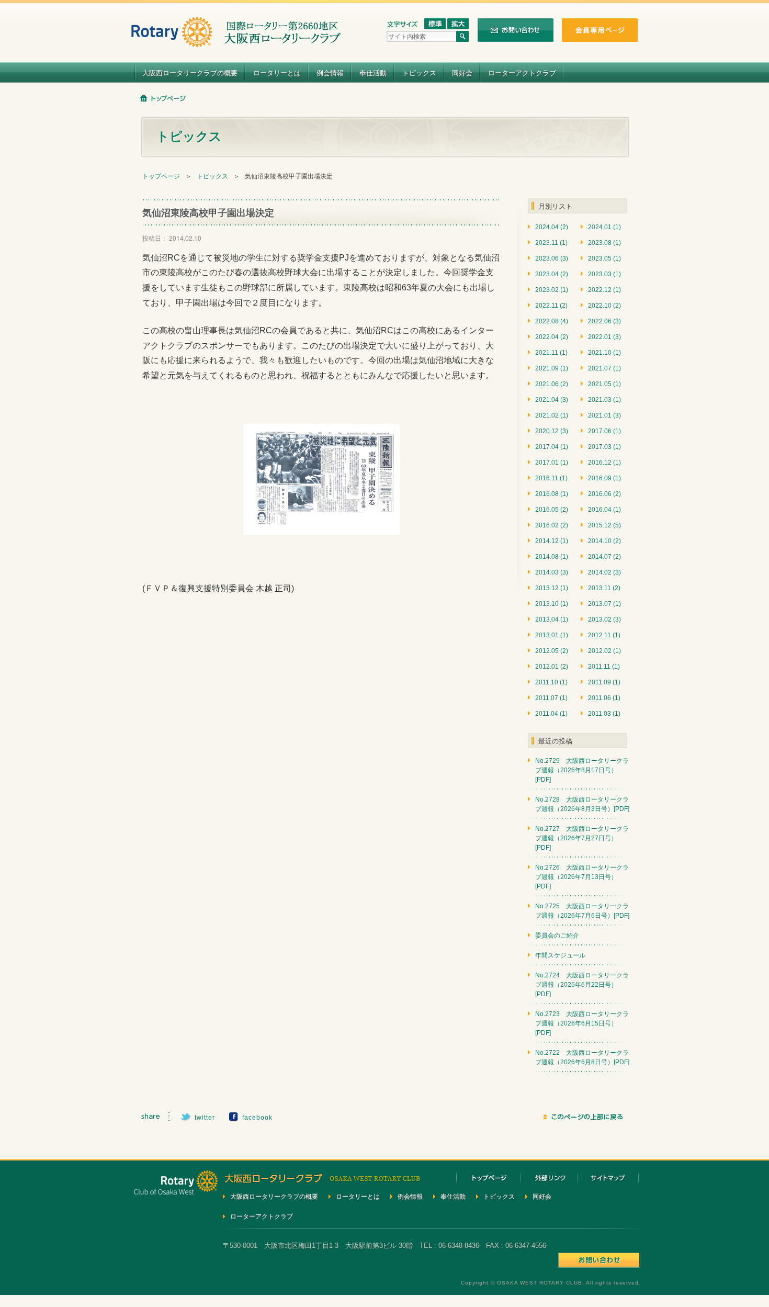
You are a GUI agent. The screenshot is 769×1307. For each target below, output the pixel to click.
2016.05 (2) (551, 509)
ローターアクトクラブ (522, 72)
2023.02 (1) (551, 290)
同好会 (462, 72)
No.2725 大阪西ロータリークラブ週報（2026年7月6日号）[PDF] (582, 911)
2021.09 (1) (551, 368)
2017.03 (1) (604, 446)
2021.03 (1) (604, 399)
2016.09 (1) (604, 478)
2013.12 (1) (551, 588)
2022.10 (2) (604, 305)
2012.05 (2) (551, 651)
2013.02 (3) (604, 619)
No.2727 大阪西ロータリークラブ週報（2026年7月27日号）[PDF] (582, 838)
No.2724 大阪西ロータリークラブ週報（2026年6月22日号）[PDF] (582, 985)
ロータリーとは (277, 72)
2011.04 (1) (551, 713)
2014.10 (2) (604, 541)
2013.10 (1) (551, 603)
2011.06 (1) (604, 698)
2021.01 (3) (604, 415)
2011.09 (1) (604, 682)
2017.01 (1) (551, 462)
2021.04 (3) (551, 399)
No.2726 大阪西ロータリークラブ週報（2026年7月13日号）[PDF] (582, 877)
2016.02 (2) (551, 525)
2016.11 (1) (551, 478)
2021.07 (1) (604, 368)
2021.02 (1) (551, 415)
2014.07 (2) (604, 556)
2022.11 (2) (551, 305)
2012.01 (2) (551, 666)
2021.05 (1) (604, 384)
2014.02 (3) (604, 572)
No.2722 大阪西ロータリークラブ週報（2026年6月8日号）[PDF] (582, 1057)
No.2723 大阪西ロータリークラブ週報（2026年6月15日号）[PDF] (582, 1023)
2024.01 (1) (604, 227)
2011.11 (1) (604, 666)
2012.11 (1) (604, 635)
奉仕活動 (373, 72)
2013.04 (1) (551, 619)
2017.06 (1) (604, 431)
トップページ (161, 176)
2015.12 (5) (604, 525)
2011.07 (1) (551, 698)
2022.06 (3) (604, 321)
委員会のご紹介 (557, 935)
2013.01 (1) (551, 635)
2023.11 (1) (551, 242)
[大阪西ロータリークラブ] (236, 40)
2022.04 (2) (551, 337)
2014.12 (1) (551, 541)
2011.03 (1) (604, 713)
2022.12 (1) (604, 290)
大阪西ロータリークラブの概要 (190, 72)
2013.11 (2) (604, 588)
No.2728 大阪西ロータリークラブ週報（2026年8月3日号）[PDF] (582, 804)
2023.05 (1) (604, 258)
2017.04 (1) (551, 446)
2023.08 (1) (604, 242)
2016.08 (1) (551, 494)
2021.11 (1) (551, 352)
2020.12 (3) (551, 431)
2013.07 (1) (604, 603)
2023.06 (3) (551, 258)
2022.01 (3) (604, 337)
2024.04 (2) (551, 227)
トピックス (419, 72)
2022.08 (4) (551, 321)
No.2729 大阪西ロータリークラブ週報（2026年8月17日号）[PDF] (582, 770)
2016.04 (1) (604, 509)
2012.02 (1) (604, 651)
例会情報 (330, 72)
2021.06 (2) (551, 384)
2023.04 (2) (551, 274)
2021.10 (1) (604, 352)
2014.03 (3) (551, 572)
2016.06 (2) (604, 494)
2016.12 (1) (604, 462)
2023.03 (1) (604, 274)
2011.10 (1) (551, 682)
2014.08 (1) (551, 556)
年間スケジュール (560, 955)
